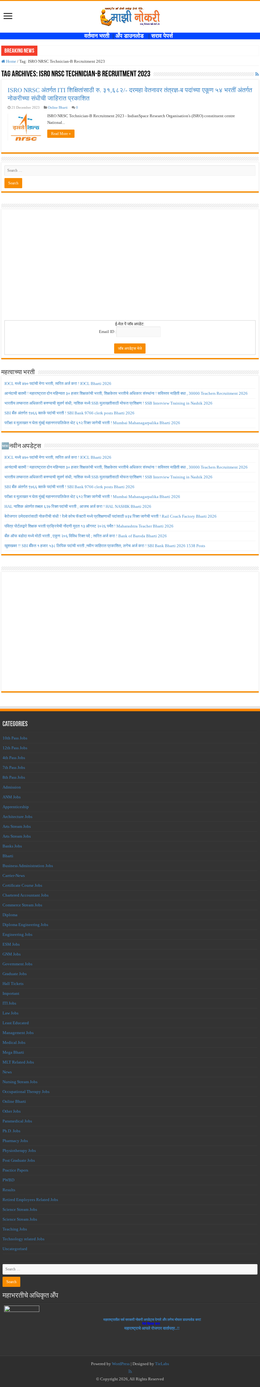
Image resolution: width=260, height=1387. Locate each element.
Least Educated (16, 1022)
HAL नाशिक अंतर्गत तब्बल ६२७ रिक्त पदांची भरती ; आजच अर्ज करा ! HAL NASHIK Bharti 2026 (77, 506)
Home (10, 61)
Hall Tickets (13, 983)
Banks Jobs (12, 846)
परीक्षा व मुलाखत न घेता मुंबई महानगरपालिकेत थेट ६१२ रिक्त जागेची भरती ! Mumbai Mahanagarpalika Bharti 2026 (92, 422)
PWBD (8, 1180)
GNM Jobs (12, 954)
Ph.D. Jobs (11, 1130)
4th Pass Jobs (14, 757)
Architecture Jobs (17, 816)
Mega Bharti (13, 1052)
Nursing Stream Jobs (20, 1081)
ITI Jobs (9, 1003)
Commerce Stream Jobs (22, 905)
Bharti (8, 855)
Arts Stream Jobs (17, 826)
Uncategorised (15, 1248)
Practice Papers (15, 1170)
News (7, 1072)
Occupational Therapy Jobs (26, 1091)
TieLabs (162, 1363)
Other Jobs (12, 1111)
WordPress (121, 1363)
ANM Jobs (12, 797)
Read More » (61, 133)
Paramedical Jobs (17, 1121)
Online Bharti (58, 107)
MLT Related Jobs (18, 1062)
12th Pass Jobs (15, 747)
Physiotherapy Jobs (19, 1150)
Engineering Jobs (17, 934)
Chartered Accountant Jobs (26, 895)
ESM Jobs (11, 944)
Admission (12, 787)
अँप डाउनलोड (131, 36)
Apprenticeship (16, 806)
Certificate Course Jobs (22, 885)
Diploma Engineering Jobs (25, 924)
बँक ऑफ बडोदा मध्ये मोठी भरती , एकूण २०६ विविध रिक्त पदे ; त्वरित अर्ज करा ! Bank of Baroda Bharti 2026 (85, 536)
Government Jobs (17, 964)
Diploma (10, 914)
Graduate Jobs (15, 973)
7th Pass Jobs (14, 767)
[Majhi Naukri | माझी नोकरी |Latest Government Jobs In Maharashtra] (130, 15)
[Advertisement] (130, 266)
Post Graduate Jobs (19, 1160)
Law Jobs (10, 1013)
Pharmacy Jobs (15, 1140)
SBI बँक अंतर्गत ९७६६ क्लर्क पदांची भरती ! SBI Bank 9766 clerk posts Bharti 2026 (69, 413)
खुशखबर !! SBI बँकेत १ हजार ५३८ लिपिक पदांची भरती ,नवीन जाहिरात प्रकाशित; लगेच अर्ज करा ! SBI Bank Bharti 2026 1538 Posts (104, 545)
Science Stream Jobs (20, 1209)
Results (9, 1189)
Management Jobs (18, 1032)
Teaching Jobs (15, 1229)
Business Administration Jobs (28, 865)
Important (11, 993)
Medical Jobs (14, 1042)
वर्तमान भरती (97, 36)
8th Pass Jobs (14, 777)
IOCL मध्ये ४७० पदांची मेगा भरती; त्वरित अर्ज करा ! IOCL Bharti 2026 (57, 383)
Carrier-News (14, 875)
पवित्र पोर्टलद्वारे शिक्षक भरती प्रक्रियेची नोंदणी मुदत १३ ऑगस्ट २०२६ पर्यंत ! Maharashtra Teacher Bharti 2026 (88, 526)
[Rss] (130, 1371)
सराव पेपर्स (163, 36)
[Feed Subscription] (257, 74)
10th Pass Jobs (15, 738)
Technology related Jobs (23, 1239)
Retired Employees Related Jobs (30, 1199)
